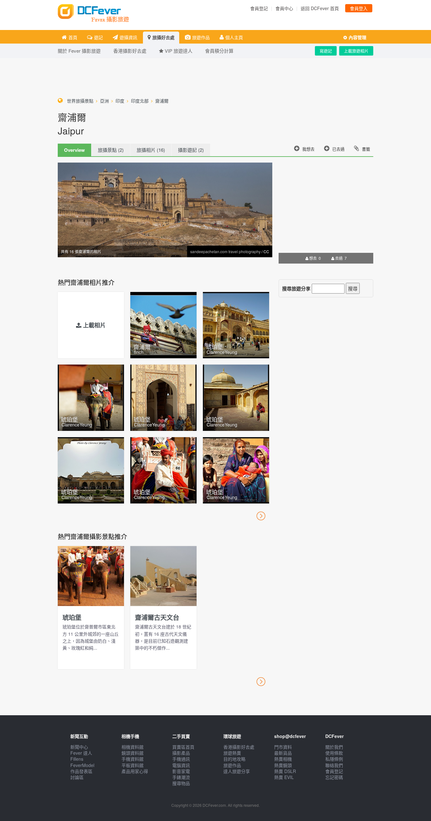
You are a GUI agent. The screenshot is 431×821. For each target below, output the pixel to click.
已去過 (338, 149)
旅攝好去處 (163, 37)
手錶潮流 (181, 777)
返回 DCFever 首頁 (320, 8)
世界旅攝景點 (80, 101)
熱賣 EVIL (284, 777)
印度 (119, 101)
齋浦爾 (161, 101)
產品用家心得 (134, 771)
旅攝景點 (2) (111, 149)
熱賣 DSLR (285, 771)
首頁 (72, 37)
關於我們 (334, 747)
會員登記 (259, 8)
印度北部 (140, 101)
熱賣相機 (283, 759)
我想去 (308, 149)
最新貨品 (283, 753)
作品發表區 (81, 771)
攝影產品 (181, 753)
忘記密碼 (334, 777)
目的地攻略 (234, 759)
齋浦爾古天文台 (157, 617)
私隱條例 (334, 759)
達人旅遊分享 (236, 771)
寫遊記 (326, 51)
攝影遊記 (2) (191, 149)
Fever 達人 (81, 753)
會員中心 (284, 8)
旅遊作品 (201, 37)
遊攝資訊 (128, 37)
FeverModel (82, 765)
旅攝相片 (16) (151, 149)
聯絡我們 (334, 765)
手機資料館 (132, 759)
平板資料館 (132, 765)
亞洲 (104, 101)
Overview (74, 149)
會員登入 (359, 8)
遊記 (98, 37)
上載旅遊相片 (356, 51)
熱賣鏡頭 (283, 765)
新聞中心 (79, 747)
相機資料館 (132, 747)
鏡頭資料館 (132, 753)
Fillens (76, 759)
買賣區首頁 (183, 747)
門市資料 (283, 747)
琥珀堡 (214, 346)
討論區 (77, 777)
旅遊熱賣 (232, 753)
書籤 (366, 149)
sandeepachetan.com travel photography (225, 251)
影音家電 (181, 771)
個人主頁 (234, 37)
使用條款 (334, 753)
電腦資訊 (181, 765)
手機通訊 (181, 759)
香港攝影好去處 (238, 747)
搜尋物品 (181, 783)
